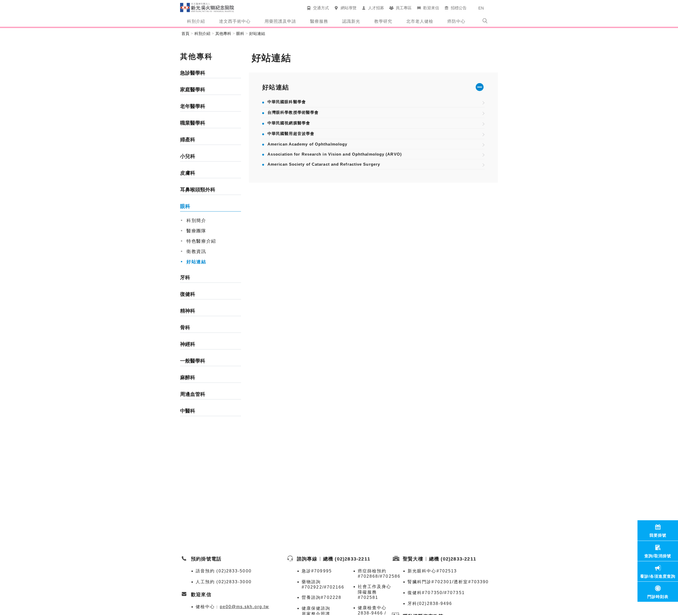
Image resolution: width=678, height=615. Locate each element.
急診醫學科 (192, 73)
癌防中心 (456, 21)
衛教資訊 (196, 251)
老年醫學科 (192, 106)
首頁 (185, 33)
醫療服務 (319, 21)
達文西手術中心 (235, 21)
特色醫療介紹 (201, 241)
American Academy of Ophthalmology (307, 144)
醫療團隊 (196, 230)
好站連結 (257, 33)
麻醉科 (187, 377)
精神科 (187, 311)
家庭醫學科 (192, 89)
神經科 (187, 344)
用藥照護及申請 (280, 21)
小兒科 (187, 156)
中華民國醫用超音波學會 (290, 133)
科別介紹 (196, 21)
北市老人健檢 (419, 21)
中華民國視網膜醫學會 (288, 123)
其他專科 (223, 33)
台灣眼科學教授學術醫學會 (293, 112)
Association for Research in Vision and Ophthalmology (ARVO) (334, 154)
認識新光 (351, 21)
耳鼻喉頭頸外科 (197, 189)
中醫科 (187, 411)
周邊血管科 (192, 394)
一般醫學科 (192, 361)
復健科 (187, 294)
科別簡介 (196, 220)
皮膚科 (187, 173)
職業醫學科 (192, 123)
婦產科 (187, 139)
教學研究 (383, 21)
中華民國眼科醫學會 (286, 102)
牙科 (185, 277)
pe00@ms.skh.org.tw (244, 606)
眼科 (240, 33)
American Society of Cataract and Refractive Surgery (323, 164)
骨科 (185, 327)
